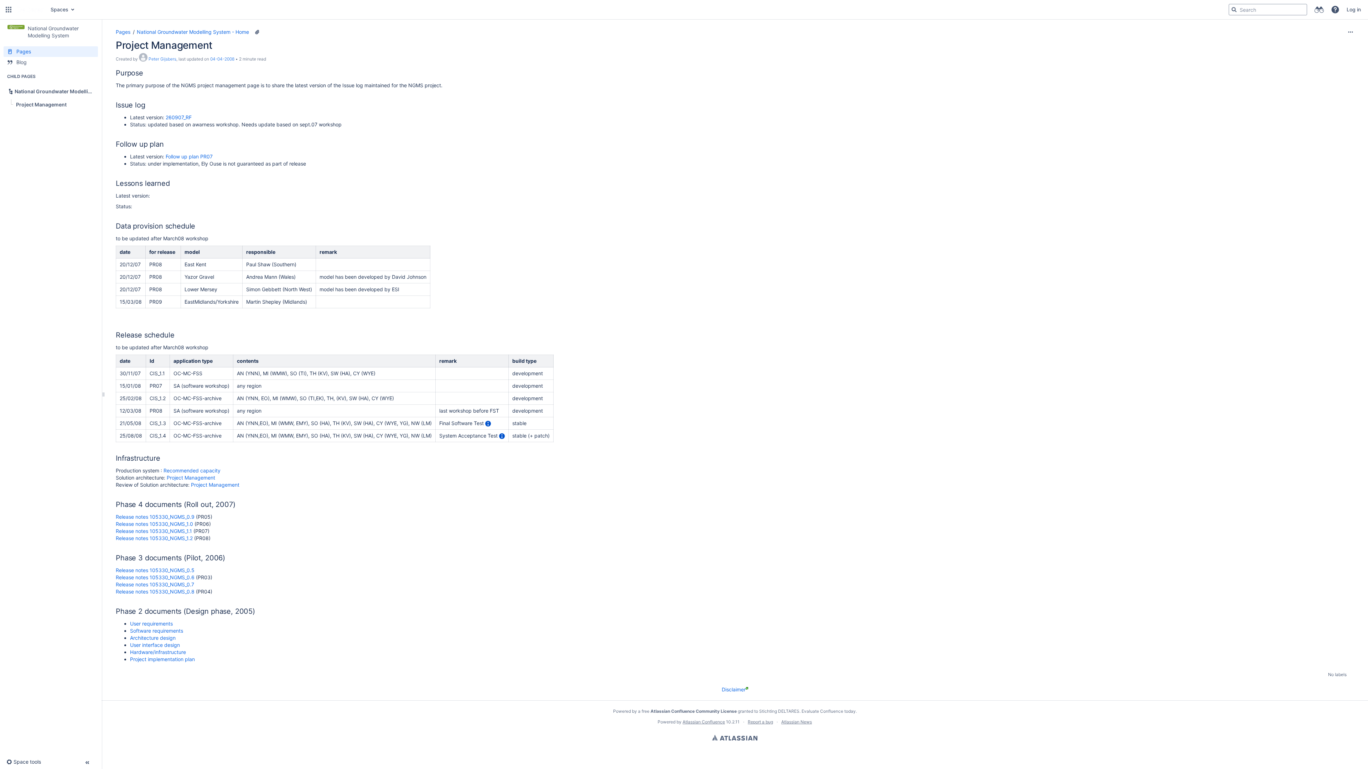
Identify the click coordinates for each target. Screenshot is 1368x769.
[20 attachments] (257, 32)
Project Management (191, 478)
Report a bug (760, 721)
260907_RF (179, 117)
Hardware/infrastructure (158, 652)
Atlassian (734, 737)
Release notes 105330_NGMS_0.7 (155, 584)
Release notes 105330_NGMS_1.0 (154, 524)
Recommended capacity (192, 470)
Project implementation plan (162, 659)
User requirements (151, 624)
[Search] (1234, 9)
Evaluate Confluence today (829, 711)
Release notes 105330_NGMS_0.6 (155, 577)
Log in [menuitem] (1354, 9)
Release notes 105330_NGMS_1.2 (154, 538)
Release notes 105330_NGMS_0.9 (155, 517)
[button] (9, 9)
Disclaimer (734, 689)
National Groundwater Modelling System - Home (193, 32)
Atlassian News (796, 721)
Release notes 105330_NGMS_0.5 (155, 570)
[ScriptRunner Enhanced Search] (1319, 9)
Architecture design (153, 638)
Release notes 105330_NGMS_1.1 (154, 531)
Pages (123, 32)
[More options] (1350, 32)
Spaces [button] (59, 9)
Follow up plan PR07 (189, 156)
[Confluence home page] (30, 9)
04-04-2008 (222, 59)
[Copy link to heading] (145, 73)
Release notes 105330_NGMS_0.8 (155, 591)
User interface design (155, 645)
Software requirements (156, 631)
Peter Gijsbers (162, 59)
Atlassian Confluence (704, 721)
